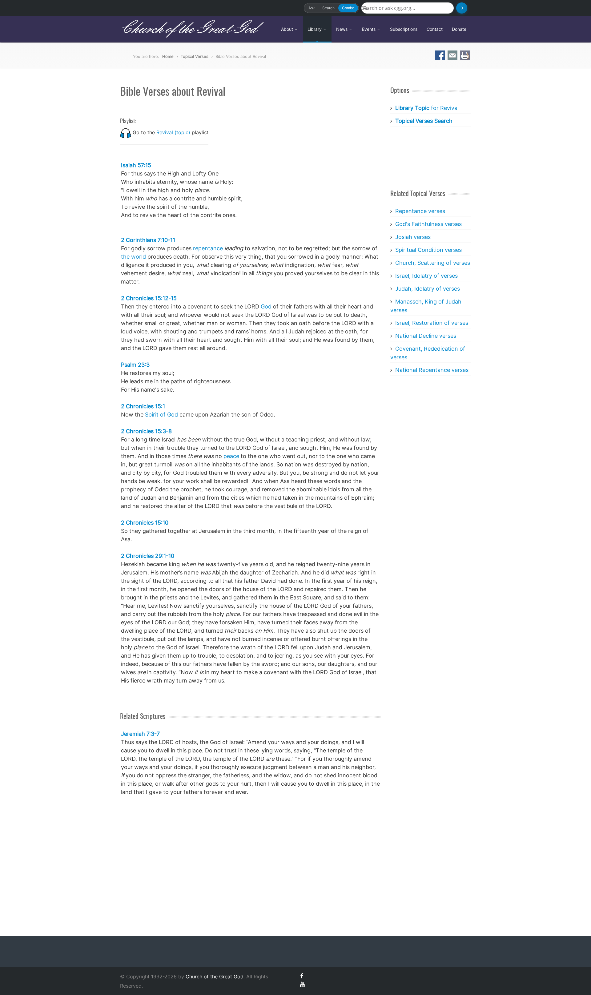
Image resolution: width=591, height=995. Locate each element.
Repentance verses (420, 211)
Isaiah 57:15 (136, 165)
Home (168, 56)
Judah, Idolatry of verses (427, 288)
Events (369, 29)
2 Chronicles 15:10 (144, 522)
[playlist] (125, 132)
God (266, 306)
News (342, 29)
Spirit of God (161, 414)
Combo (348, 8)
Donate (459, 29)
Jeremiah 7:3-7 (140, 734)
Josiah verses (413, 237)
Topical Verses (194, 56)
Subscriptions (403, 29)
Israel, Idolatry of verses (426, 275)
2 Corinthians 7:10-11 (148, 240)
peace (231, 456)
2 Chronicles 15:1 (143, 406)
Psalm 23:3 (135, 364)
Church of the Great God (188, 29)
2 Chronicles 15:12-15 (149, 298)
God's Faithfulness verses (428, 224)
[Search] (461, 8)
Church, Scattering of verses (432, 263)
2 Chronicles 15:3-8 (146, 431)
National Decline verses (425, 335)
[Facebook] (301, 976)
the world (133, 256)
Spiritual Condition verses (428, 250)
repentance (208, 248)
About (287, 29)
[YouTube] (302, 984)
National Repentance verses (431, 370)
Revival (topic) (173, 132)
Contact (435, 29)
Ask (311, 8)
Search (328, 8)
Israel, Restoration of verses (431, 323)
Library (315, 29)
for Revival (427, 108)
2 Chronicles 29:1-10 (147, 556)
